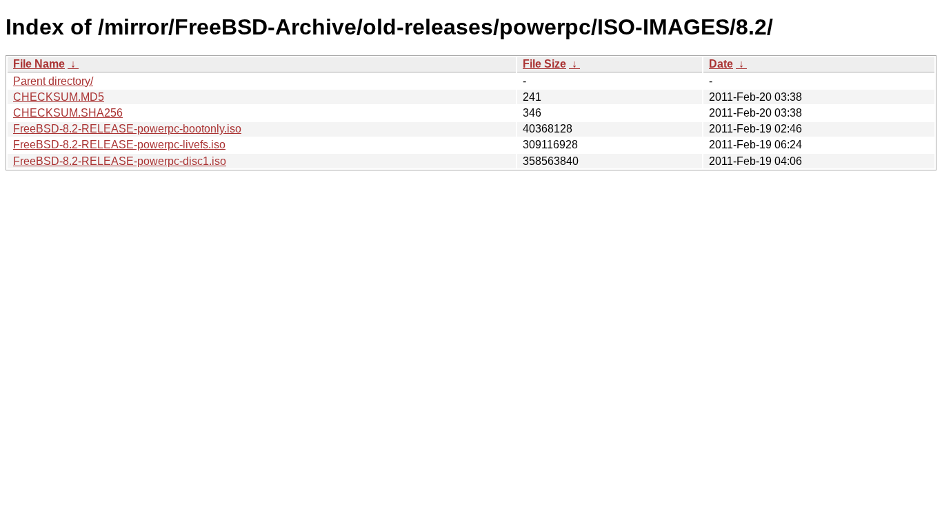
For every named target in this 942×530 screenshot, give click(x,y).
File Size (544, 64)
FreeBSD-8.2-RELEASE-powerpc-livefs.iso (119, 144)
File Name (39, 64)
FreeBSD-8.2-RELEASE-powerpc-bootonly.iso (127, 129)
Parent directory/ (53, 81)
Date (721, 64)
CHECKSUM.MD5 (58, 97)
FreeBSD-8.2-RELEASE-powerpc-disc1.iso (119, 161)
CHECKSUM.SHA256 (68, 113)
